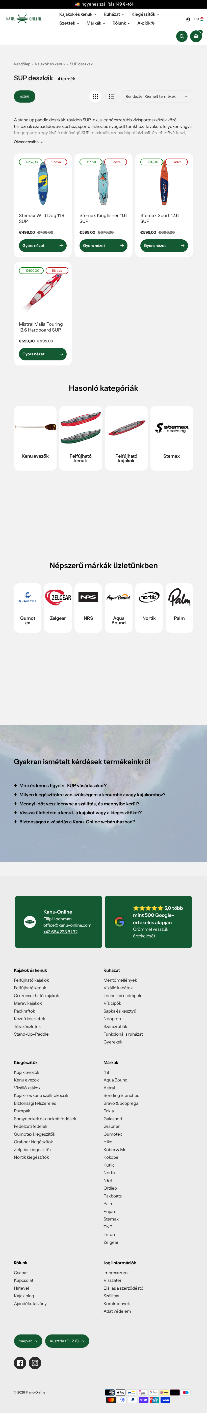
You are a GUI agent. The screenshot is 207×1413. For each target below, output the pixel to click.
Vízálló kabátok (118, 987)
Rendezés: (134, 96)
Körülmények (117, 1303)
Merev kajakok (28, 1003)
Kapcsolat (23, 1280)
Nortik (149, 618)
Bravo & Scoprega (121, 1103)
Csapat (21, 1272)
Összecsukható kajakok (36, 995)
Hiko (108, 1141)
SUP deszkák (81, 64)
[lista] (111, 96)
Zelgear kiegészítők (33, 1149)
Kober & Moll (116, 1149)
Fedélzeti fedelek (30, 1126)
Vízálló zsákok (27, 1087)
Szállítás (111, 1295)
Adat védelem (117, 1311)
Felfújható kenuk (81, 458)
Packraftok (24, 1011)
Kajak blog (24, 1295)
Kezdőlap (22, 64)
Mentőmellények (120, 980)
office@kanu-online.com (67, 925)
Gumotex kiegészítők (34, 1134)
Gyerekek (113, 1041)
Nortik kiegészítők (31, 1157)
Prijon (109, 1211)
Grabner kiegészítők (33, 1141)
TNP (108, 1226)
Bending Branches (121, 1095)
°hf (106, 1072)
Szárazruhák (115, 1026)
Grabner (112, 1126)
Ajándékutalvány (30, 1303)
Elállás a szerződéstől (124, 1288)
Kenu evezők (35, 456)
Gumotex (27, 620)
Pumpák (22, 1110)
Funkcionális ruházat (123, 1034)
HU (196, 19)
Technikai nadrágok (122, 995)
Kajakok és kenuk (50, 64)
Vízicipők (112, 1003)
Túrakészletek (27, 1026)
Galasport (113, 1118)
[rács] (95, 96)
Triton (109, 1234)
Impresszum (116, 1272)
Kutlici (110, 1165)
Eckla (109, 1110)
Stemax (171, 456)
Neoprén (112, 1018)
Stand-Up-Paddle (31, 1034)
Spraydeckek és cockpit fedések (45, 1118)
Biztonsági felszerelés (35, 1103)
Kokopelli (112, 1157)
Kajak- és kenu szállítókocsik (41, 1095)
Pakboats (113, 1195)
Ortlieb (110, 1188)
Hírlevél (21, 1288)
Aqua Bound (119, 620)
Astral (109, 1087)
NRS (88, 618)
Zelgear (58, 618)
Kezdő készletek (29, 1018)
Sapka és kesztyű (120, 1011)
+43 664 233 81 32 (60, 931)
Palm (179, 618)
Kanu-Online (35, 1392)
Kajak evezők (26, 1072)
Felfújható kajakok (126, 458)
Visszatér (112, 1280)
